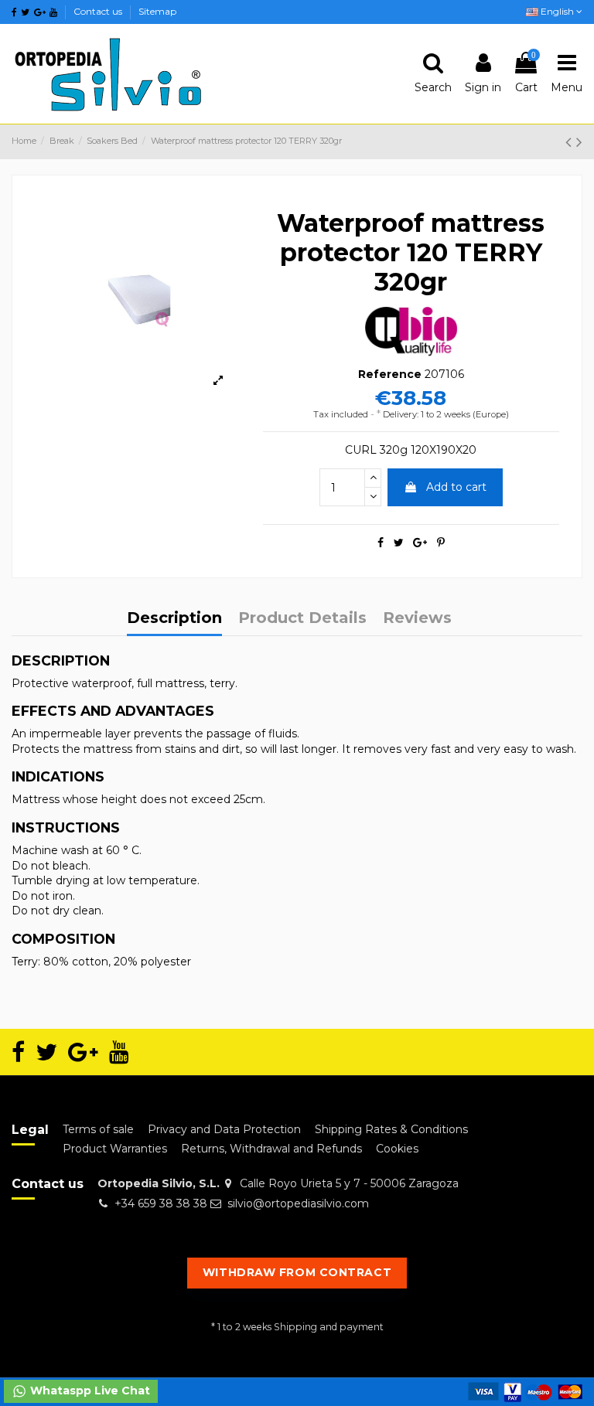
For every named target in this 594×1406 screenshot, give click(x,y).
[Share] (380, 543)
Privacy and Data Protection (224, 1129)
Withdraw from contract (297, 1272)
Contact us (99, 11)
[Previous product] (570, 141)
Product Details (302, 619)
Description (174, 619)
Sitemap (157, 11)
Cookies (397, 1149)
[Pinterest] (441, 543)
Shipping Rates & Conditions (391, 1129)
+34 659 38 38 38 (160, 1203)
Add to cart (456, 487)
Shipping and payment (329, 1327)
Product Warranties (115, 1149)
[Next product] (579, 141)
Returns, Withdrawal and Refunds (271, 1149)
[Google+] (420, 543)
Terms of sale (98, 1129)
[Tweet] (399, 543)
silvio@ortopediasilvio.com (298, 1203)
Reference (390, 374)
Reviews (417, 619)
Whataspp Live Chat (88, 1390)
